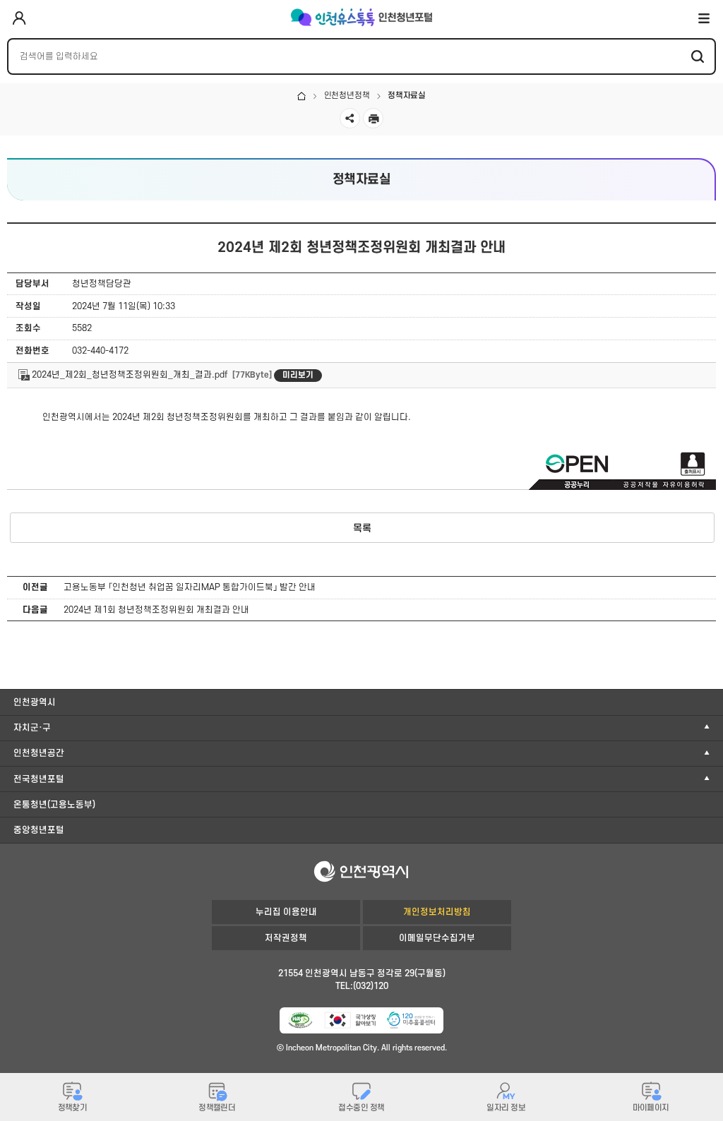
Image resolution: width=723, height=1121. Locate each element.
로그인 (19, 19)
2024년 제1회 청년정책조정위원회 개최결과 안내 (156, 610)
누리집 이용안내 (286, 912)
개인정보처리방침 (437, 912)
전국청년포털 (38, 779)
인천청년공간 (38, 753)
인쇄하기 (373, 118)
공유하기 (350, 118)
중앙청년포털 (38, 830)
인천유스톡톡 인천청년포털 (361, 17)
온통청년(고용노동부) (54, 805)
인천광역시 (34, 702)
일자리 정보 (505, 1108)
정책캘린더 (216, 1108)
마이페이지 (651, 1108)
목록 (362, 528)
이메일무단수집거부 (437, 938)
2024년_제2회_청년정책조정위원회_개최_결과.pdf (128, 375)
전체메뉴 (704, 17)
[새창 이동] (300, 1020)
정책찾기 (73, 1108)
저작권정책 (286, 938)
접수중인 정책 (361, 1108)
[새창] (411, 1020)
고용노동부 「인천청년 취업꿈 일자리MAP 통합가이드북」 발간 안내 (190, 587)
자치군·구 (32, 728)
